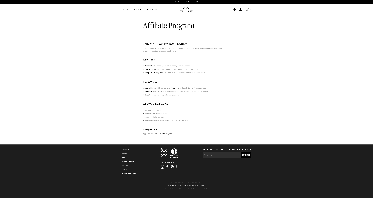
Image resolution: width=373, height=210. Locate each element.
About (124, 153)
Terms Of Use (197, 185)
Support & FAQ (128, 161)
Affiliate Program (129, 173)
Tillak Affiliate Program (163, 134)
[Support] (234, 9)
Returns (125, 165)
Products (125, 149)
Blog (123, 157)
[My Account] (240, 9)
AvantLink (175, 88)
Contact (125, 169)
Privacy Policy (177, 185)
